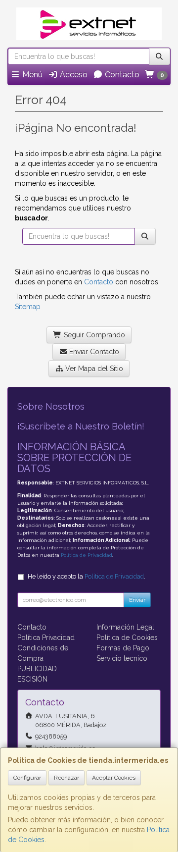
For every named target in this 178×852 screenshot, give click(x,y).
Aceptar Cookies (113, 777)
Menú (31, 74)
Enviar (137, 599)
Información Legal (125, 627)
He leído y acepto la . (86, 576)
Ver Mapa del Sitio (93, 369)
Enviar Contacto (93, 352)
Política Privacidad (46, 637)
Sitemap (28, 307)
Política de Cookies (127, 637)
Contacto (121, 74)
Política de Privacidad (86, 555)
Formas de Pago (122, 648)
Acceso (73, 74)
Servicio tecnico (121, 658)
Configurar (27, 777)
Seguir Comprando (93, 335)
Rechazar (66, 777)
